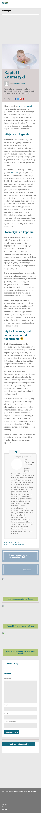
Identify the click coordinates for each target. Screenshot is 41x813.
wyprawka (21, 544)
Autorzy (4, 804)
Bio (16, 452)
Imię (6, 705)
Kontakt (4, 809)
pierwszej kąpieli (25, 106)
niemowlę (7, 544)
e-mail (6, 713)
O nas (4, 807)
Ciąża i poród (8, 542)
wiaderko (15, 172)
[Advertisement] (20, 28)
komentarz (7, 678)
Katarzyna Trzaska (19, 83)
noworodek (14, 544)
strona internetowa (10, 721)
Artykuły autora (22, 456)
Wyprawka (16, 542)
